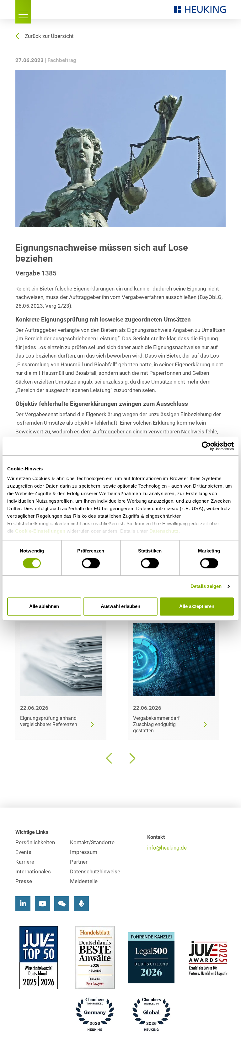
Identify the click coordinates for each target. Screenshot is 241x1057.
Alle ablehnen (44, 606)
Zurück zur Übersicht (49, 36)
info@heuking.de (167, 848)
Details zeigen (206, 586)
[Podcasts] (81, 903)
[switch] (91, 563)
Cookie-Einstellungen (40, 531)
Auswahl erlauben (120, 606)
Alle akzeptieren (196, 606)
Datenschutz (164, 531)
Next (131, 758)
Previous (109, 758)
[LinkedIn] (22, 903)
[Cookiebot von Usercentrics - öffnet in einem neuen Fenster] (206, 446)
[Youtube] (42, 903)
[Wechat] (61, 903)
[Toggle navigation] (23, 12)
